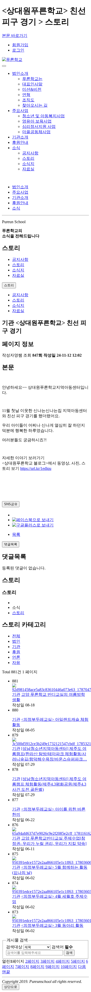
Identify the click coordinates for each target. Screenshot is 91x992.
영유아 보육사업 (37, 121)
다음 (82, 966)
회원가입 (20, 45)
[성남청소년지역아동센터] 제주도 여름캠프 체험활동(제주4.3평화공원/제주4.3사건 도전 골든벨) (49, 784)
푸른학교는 (32, 79)
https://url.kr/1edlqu (35, 468)
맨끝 (6, 972)
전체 (16, 636)
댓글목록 (10, 544)
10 (69, 966)
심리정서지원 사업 (39, 126)
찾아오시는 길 (35, 105)
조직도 (28, 100)
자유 (16, 662)
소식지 (28, 164)
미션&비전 (31, 89)
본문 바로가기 (14, 35)
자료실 (28, 169)
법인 (16, 641)
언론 (16, 657)
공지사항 (30, 153)
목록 (16, 534)
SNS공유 (10, 504)
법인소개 (20, 73)
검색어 (62, 947)
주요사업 (20, 110)
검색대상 (14, 947)
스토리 (28, 158)
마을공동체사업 (36, 132)
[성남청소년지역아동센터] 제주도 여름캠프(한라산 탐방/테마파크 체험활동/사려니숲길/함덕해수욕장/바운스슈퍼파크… (49, 753)
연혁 (26, 95)
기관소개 (20, 137)
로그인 (18, 50)
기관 (16, 646)
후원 (16, 652)
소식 (16, 148)
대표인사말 (32, 84)
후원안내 (20, 142)
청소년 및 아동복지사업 (43, 116)
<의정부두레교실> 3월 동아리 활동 (52, 925)
